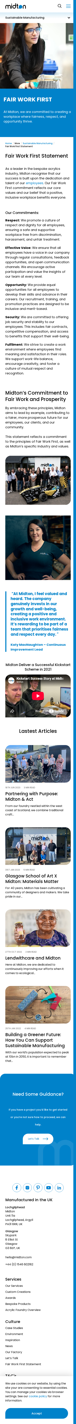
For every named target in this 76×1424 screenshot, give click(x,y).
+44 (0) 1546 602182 (19, 1264)
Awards (10, 1298)
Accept (36, 1413)
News (9, 1346)
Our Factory (13, 1352)
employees (34, 183)
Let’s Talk (11, 1358)
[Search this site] (60, 6)
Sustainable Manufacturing (37, 143)
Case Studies (14, 1328)
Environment (14, 1334)
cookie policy (38, 1396)
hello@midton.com (18, 1257)
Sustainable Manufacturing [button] (24, 18)
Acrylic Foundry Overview (23, 1310)
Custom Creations (18, 1292)
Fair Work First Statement (23, 1364)
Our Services (14, 1286)
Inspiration (12, 1340)
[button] (68, 6)
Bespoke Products (18, 1304)
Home (8, 143)
